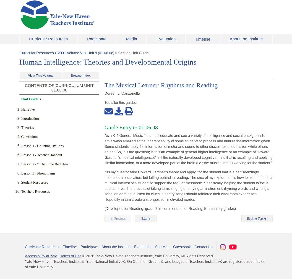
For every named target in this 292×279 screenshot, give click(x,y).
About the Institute (246, 39)
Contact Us (203, 247)
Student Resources (34, 182)
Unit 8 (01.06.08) (100, 53)
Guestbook (182, 247)
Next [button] (144, 218)
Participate (97, 39)
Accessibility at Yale (41, 256)
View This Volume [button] (41, 75)
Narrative (28, 109)
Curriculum (29, 137)
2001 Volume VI (70, 53)
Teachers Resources (35, 191)
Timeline (202, 39)
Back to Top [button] (255, 218)
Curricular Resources (48, 39)
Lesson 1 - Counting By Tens (42, 146)
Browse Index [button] (81, 75)
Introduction (30, 118)
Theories (27, 128)
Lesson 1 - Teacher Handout (41, 155)
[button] (265, 271)
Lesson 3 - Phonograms (38, 173)
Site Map (162, 247)
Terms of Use (70, 256)
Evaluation (166, 39)
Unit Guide (29, 99)
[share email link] (108, 111)
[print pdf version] (129, 111)
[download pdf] (119, 111)
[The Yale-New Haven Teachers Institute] (102, 15)
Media (131, 39)
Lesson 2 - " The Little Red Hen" (45, 164)
